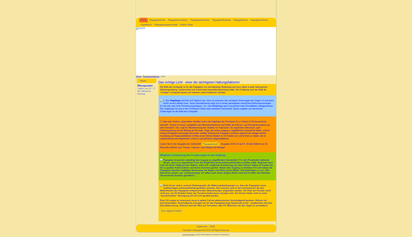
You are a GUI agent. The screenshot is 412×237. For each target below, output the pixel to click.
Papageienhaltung (221, 20)
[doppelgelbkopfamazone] (161, 100)
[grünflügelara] (161, 160)
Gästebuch (146, 24)
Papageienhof (241, 20)
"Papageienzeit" (210, 144)
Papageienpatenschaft (165, 24)
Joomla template (188, 234)
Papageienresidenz (178, 20)
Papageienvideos (259, 20)
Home (143, 20)
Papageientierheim (200, 20)
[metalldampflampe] (161, 185)
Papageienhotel (157, 20)
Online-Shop (186, 24)
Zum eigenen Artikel (171, 210)
